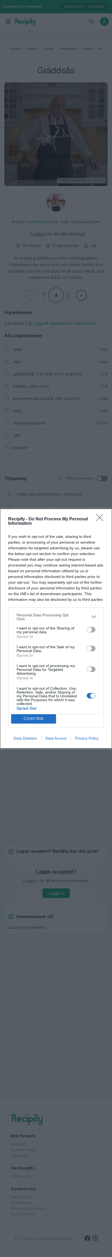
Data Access (56, 738)
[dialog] (56, 629)
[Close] (101, 519)
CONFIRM (34, 719)
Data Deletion (25, 738)
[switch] (91, 629)
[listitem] (56, 617)
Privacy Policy (87, 738)
